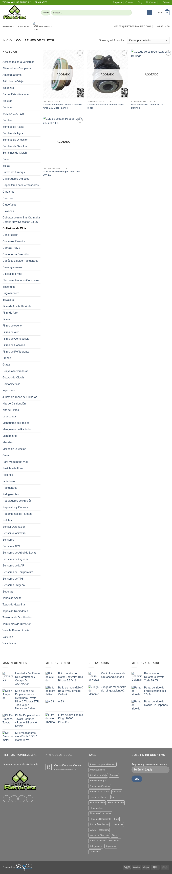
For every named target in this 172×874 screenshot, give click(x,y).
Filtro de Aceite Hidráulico (18, 306)
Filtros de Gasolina (14, 345)
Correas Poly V (12, 247)
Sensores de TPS (13, 578)
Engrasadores (11, 293)
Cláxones (8, 211)
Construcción (10, 234)
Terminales (95, 851)
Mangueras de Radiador (17, 429)
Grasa (6, 364)
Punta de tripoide (98, 840)
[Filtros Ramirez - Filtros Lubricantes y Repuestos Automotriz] (19, 12)
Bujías (6, 165)
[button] (164, 2)
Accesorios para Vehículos (18, 61)
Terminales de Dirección (17, 624)
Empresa (117, 2)
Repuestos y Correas (15, 507)
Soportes (8, 591)
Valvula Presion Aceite (16, 630)
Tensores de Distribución (17, 617)
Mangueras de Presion (16, 422)
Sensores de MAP (13, 565)
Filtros (6, 319)
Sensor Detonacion (14, 526)
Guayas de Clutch (13, 377)
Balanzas (8, 87)
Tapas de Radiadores (15, 611)
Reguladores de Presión (17, 500)
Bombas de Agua (13, 133)
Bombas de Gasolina (15, 146)
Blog (140, 2)
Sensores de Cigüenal (16, 559)
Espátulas (8, 299)
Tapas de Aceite (12, 598)
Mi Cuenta (151, 2)
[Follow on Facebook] (6, 798)
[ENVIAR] (128, 12)
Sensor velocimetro (14, 533)
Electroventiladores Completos (21, 280)
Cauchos (8, 198)
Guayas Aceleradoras (15, 371)
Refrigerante (10, 487)
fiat (112, 797)
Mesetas (8, 442)
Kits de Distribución (14, 403)
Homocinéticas (11, 384)
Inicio (7, 40)
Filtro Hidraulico (97, 802)
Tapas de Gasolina (14, 604)
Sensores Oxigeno (14, 585)
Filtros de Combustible (16, 338)
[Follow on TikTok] (21, 798)
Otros (6, 455)
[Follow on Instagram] (14, 798)
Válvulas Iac (10, 643)
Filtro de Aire (10, 312)
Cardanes (8, 191)
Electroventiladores (99, 797)
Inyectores (9, 390)
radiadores (9, 481)
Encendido (9, 286)
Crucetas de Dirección (16, 254)
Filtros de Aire (11, 332)
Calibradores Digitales (16, 178)
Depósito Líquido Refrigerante (20, 260)
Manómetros (10, 435)
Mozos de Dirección (14, 449)
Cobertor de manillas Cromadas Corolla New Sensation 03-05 (21, 219)
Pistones (8, 474)
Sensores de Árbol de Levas (19, 552)
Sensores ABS (11, 546)
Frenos (7, 358)
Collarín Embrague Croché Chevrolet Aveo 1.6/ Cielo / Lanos (62, 106)
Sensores (8, 539)
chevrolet (116, 791)
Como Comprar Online (67, 765)
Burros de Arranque (14, 172)
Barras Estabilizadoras (16, 94)
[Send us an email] (29, 798)
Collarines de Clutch (15, 228)
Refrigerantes (11, 494)
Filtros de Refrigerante (16, 351)
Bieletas (7, 100)
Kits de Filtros (11, 410)
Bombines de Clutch (15, 152)
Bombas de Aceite (13, 126)
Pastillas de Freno (13, 468)
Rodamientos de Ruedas (17, 513)
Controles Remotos (14, 241)
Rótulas (7, 520)
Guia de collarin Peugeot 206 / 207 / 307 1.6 (62, 173)
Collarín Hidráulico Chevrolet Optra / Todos (106, 106)
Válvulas (8, 637)
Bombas (7, 120)
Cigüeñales (9, 204)
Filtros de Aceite (12, 325)
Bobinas (7, 107)
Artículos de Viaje (13, 81)
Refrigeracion (96, 846)
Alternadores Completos (17, 68)
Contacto (129, 2)
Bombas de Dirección (15, 139)
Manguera (104, 830)
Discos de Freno (12, 273)
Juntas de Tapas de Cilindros (20, 397)
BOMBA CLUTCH (13, 113)
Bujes (6, 159)
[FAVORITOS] (140, 12)
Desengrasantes (12, 267)
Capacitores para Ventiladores (21, 185)
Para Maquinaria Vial (15, 461)
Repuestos (110, 846)
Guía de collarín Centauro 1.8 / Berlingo (147, 106)
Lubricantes (9, 416)
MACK (93, 830)
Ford (116, 819)
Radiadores (114, 840)
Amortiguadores (12, 74)
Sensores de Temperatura (18, 572)
